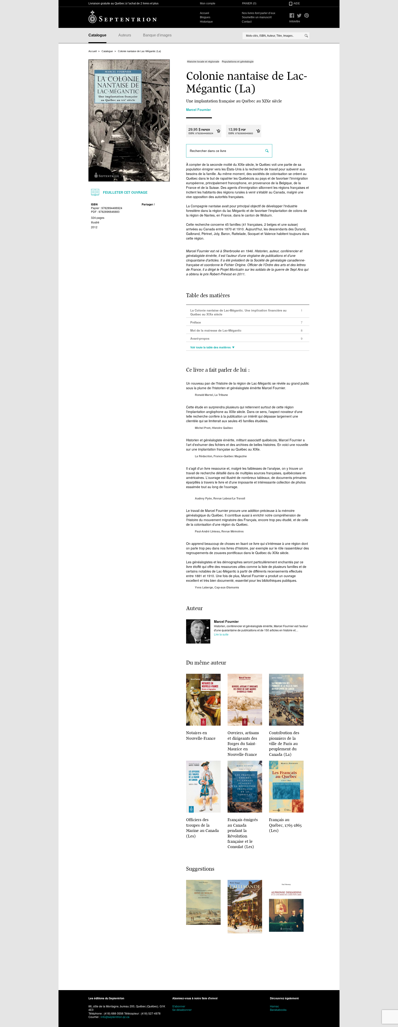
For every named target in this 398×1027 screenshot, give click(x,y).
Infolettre (294, 21)
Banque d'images (157, 35)
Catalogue (97, 35)
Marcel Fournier (226, 621)
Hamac (274, 1006)
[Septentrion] (122, 16)
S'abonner (178, 1006)
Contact (247, 21)
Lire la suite (221, 634)
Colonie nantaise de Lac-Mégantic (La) (139, 51)
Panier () (249, 3)
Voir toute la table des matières (210, 347)
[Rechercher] (306, 36)
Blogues (205, 17)
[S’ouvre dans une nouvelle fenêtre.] (292, 15)
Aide (296, 3)
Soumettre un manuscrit (257, 17)
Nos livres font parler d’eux (258, 13)
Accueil (204, 13)
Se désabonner (182, 1010)
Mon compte (207, 3)
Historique (206, 21)
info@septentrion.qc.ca (115, 1017)
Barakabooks (278, 1010)
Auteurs (124, 35)
